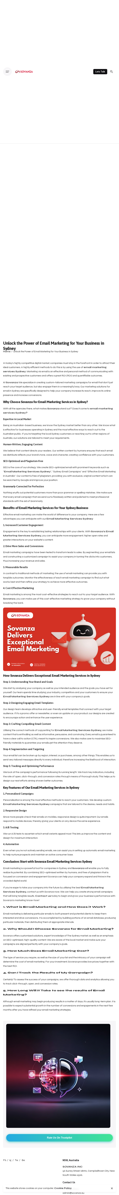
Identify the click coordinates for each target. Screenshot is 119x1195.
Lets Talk (100, 71)
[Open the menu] (7, 71)
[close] (112, 1188)
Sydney (61, 425)
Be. (23, 1160)
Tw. (16, 1160)
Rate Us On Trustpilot (59, 1137)
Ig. (10, 1160)
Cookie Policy (63, 1188)
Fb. (5, 1160)
